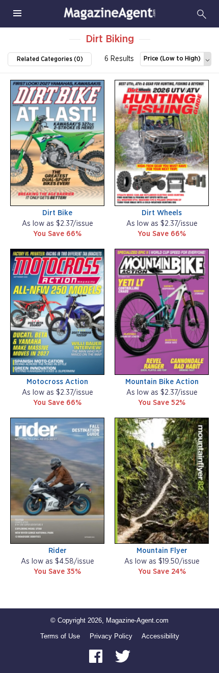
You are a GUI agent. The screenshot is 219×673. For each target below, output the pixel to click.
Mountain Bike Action (162, 382)
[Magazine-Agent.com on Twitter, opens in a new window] (122, 656)
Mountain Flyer (161, 550)
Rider (57, 550)
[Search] (201, 14)
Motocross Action (57, 382)
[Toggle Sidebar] (17, 14)
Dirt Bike (57, 213)
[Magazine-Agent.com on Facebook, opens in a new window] (96, 656)
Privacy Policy (111, 636)
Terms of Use (60, 636)
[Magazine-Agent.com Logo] (109, 14)
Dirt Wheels (162, 213)
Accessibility (160, 636)
